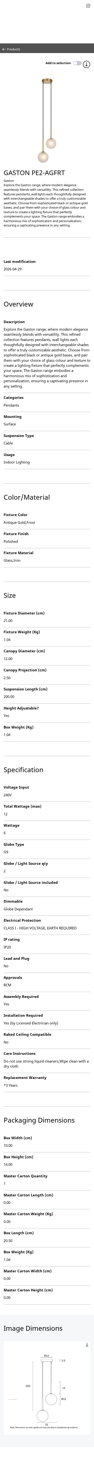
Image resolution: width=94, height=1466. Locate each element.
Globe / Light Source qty (26, 863)
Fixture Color (15, 514)
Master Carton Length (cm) (28, 1195)
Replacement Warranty (25, 1077)
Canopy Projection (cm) (25, 670)
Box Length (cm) (19, 1232)
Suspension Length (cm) (25, 689)
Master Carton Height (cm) (28, 1290)
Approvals (13, 977)
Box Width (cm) (18, 1137)
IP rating (12, 939)
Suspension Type (19, 435)
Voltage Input (16, 787)
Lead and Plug (16, 958)
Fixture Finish (16, 533)
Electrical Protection (22, 920)
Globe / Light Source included (31, 882)
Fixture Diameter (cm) (24, 613)
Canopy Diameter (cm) (24, 650)
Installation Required (23, 1015)
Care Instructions (19, 1053)
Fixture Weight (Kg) (22, 631)
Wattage (12, 825)
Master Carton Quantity (25, 1175)
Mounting (13, 416)
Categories (13, 397)
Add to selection (58, 63)
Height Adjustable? (21, 708)
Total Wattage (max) (22, 806)
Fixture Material (19, 552)
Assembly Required (21, 996)
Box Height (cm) (18, 1156)
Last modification (20, 261)
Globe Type (14, 844)
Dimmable (13, 901)
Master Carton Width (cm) (28, 1270)
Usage (9, 454)
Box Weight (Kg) (19, 727)
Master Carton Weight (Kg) (28, 1213)
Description (14, 321)
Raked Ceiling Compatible (27, 1034)
